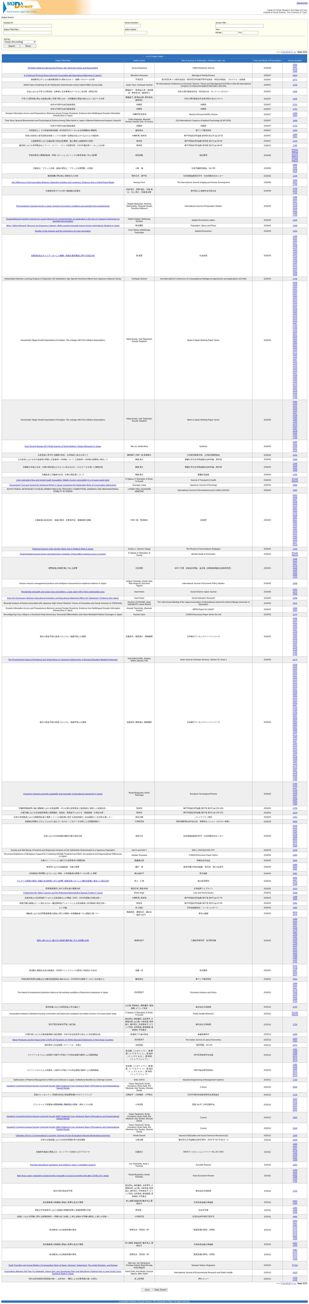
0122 (295, 828)
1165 (295, 241)
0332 (295, 292)
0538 (295, 835)
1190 (295, 362)
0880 (295, 341)
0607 (295, 500)
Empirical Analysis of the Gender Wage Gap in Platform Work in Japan (62, 549)
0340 (295, 832)
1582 (295, 485)
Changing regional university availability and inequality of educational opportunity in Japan (63, 794)
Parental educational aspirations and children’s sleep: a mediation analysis (63, 1165)
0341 (295, 294)
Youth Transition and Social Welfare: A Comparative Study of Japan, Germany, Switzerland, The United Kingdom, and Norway (62, 1265)
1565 (295, 115)
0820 (295, 332)
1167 (295, 359)
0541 (295, 495)
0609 (295, 504)
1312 (295, 533)
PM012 (295, 152)
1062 (295, 524)
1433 (295, 446)
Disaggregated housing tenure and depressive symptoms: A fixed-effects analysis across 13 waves (63, 554)
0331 (295, 289)
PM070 (295, 156)
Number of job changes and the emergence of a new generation (63, 231)
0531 (295, 307)
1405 (295, 1203)
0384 (295, 296)
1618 (295, 545)
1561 (295, 389)
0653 (295, 321)
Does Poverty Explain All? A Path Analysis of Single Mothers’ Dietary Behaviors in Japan (63, 446)
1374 (295, 592)
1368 (295, 1051)
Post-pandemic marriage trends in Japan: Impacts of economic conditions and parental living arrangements (63, 206)
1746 (295, 85)
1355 (295, 377)
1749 (295, 1095)
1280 (295, 250)
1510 (295, 603)
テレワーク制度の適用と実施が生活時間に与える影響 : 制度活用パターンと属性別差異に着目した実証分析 (63, 881)
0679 (295, 912)
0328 (295, 283)
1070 (295, 841)
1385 (295, 538)
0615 (295, 319)
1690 (295, 867)
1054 (295, 350)
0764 (295, 786)
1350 (295, 254)
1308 (295, 169)
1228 (295, 245)
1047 (295, 970)
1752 (295, 104)
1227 (295, 67)
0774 (295, 1234)
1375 (295, 614)
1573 (295, 1058)
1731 (295, 962)
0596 (295, 314)
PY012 (295, 150)
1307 (295, 373)
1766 (295, 398)
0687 (295, 323)
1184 (295, 529)
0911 (295, 520)
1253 (295, 368)
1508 (295, 594)
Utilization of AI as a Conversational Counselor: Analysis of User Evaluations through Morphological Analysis (63, 1135)
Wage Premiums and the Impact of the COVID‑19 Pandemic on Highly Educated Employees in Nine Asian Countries (62, 1040)
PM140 (295, 481)
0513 (295, 298)
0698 (295, 837)
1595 (295, 804)
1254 (295, 371)
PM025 (295, 161)
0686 (295, 821)
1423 (295, 1272)
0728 (295, 968)
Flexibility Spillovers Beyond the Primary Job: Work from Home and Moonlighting (63, 68)
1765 (295, 395)
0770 (295, 1227)
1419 (295, 793)
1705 (295, 188)
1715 (295, 193)
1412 (295, 1106)
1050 (295, 973)
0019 (295, 826)
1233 (295, 531)
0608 (295, 502)
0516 (295, 305)
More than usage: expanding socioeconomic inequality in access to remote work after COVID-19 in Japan (63, 1176)
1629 (295, 172)
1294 (295, 442)
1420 (295, 795)
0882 (295, 518)
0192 (295, 830)
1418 (295, 790)
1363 (295, 1049)
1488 (295, 226)
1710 (295, 191)
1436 (295, 1140)
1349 (295, 71)
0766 (295, 328)
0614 (295, 316)
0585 (295, 312)
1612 (295, 451)
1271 (295, 844)
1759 (295, 808)
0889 (295, 165)
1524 (295, 270)
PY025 (295, 159)
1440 (295, 263)
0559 (295, 310)
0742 (295, 325)
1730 (295, 215)
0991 (295, 522)
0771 (295, 1230)
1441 (295, 266)
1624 (295, 455)
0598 (295, 497)
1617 (295, 543)
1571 (295, 79)
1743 (295, 141)
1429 (295, 208)
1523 (295, 211)
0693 (295, 511)
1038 (295, 893)
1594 (295, 130)
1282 (295, 903)
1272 (295, 1101)
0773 (295, 1232)
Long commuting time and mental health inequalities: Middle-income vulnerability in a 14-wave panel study (62, 480)
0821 (295, 334)
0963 (295, 346)
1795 (295, 145)
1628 (295, 391)
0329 (295, 285)
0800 (295, 75)
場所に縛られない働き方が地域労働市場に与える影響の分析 (63, 940)
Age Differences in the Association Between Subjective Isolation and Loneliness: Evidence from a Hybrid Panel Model (63, 182)
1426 (295, 91)
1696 (295, 120)
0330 (295, 287)
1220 (295, 1099)
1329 (295, 176)
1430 (295, 259)
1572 (295, 1056)
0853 (295, 839)
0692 (295, 509)
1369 (295, 1054)
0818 (295, 515)
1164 (295, 64)
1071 (295, 353)
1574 (295, 1061)
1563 (295, 1087)
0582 (295, 1225)
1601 (295, 1110)
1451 (295, 817)
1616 (295, 540)
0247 (295, 1223)
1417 (295, 788)
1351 (295, 444)
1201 (295, 366)
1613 (295, 182)
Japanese (302, 3)
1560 (295, 490)
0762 (295, 589)
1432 (295, 382)
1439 (295, 261)
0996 (295, 348)
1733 (295, 1278)
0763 (295, 784)
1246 (295, 549)
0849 (295, 337)
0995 (295, 1237)
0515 (295, 303)
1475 (295, 384)
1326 (295, 1103)
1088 (295, 197)
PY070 (295, 154)
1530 (295, 386)
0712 (295, 966)
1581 (295, 873)
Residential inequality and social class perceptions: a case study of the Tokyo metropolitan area (62, 592)
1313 (295, 536)
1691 (295, 869)
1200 (295, 364)
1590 (295, 908)
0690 (295, 1201)
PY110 (295, 1265)
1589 (295, 846)
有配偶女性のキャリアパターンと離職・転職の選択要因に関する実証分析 (63, 255)
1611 (295, 449)
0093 (295, 1221)
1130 (295, 527)
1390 (295, 380)
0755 (295, 513)
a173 (295, 660)
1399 (295, 113)
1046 (295, 231)
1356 (295, 1239)
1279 (295, 69)
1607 (295, 975)
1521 (295, 1108)
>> (295, 52)
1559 (295, 180)
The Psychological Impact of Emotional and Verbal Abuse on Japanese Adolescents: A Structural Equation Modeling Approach (63, 660)
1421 (295, 797)
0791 (295, 330)
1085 (295, 355)
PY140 (295, 479)
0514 (295, 301)
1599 (295, 275)
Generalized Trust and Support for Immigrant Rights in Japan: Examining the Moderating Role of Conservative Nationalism (62, 485)
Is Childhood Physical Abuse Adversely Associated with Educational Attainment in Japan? (63, 75)
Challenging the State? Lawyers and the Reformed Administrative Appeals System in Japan (63, 893)
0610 (295, 506)
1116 (295, 167)
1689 (295, 865)
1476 (295, 914)
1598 (295, 213)
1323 (295, 1039)
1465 (295, 855)
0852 (295, 339)
